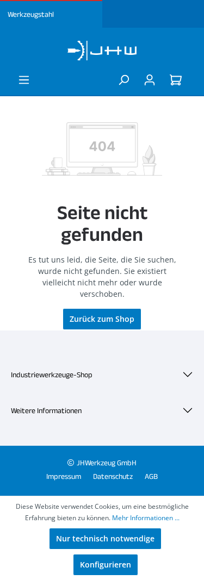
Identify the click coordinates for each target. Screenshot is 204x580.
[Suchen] (123, 80)
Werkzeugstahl (31, 14)
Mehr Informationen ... (146, 517)
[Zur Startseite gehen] (102, 50)
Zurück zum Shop (102, 319)
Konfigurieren (105, 564)
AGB (151, 476)
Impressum (63, 476)
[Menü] (24, 80)
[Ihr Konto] (150, 80)
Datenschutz (113, 476)
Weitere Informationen (46, 410)
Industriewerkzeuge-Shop (51, 374)
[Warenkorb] (178, 80)
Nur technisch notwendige (105, 538)
